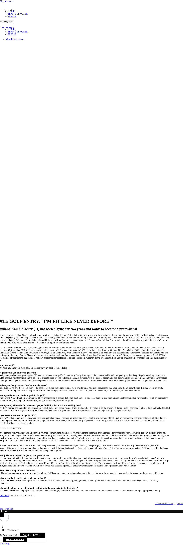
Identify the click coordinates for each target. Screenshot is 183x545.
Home (3, 511)
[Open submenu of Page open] (12, 9)
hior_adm (4, 495)
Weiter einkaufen (15, 539)
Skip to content (7, 1)
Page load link (6, 509)
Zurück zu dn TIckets (32, 535)
